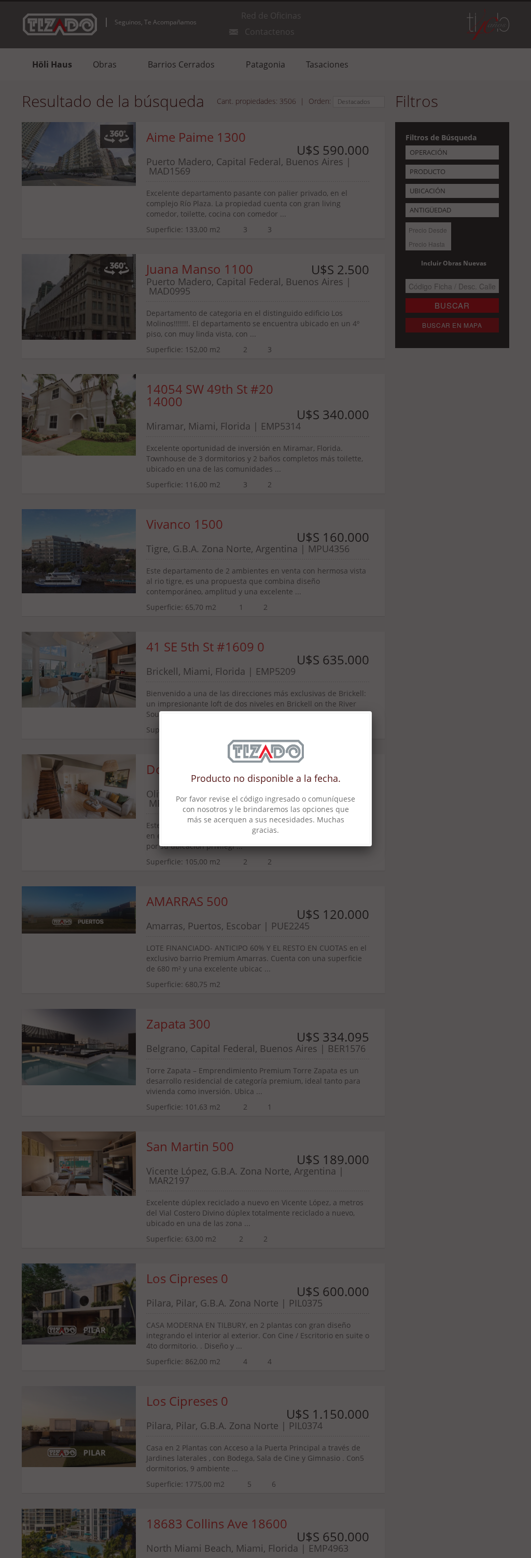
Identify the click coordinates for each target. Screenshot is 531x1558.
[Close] (371, 711)
